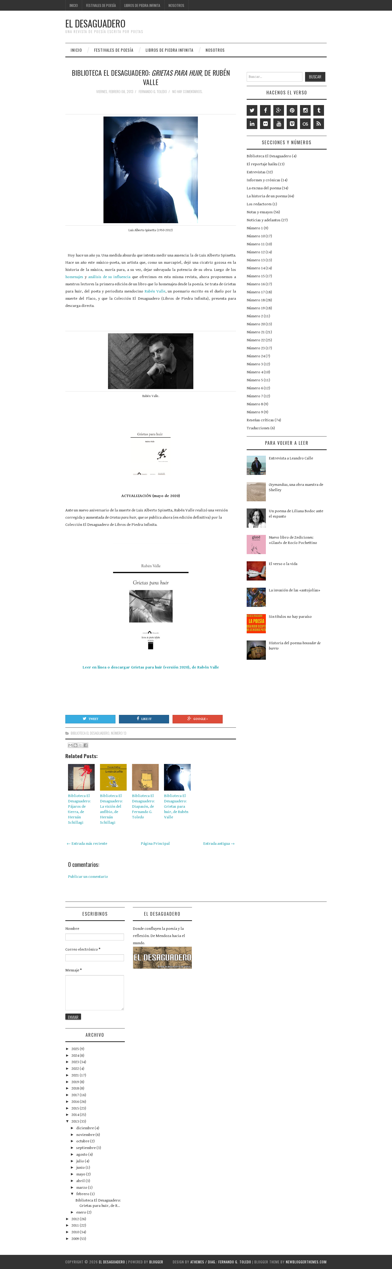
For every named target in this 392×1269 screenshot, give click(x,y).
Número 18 (256, 300)
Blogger (156, 1261)
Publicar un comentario (88, 876)
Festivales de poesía (101, 5)
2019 (75, 1082)
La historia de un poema (267, 196)
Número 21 (256, 332)
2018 (75, 1088)
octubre (83, 1141)
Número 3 (255, 364)
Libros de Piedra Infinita (142, 5)
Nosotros (176, 5)
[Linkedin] (252, 123)
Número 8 (255, 404)
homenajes (74, 277)
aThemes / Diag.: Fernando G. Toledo (220, 1261)
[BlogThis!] (75, 745)
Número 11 (256, 244)
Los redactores (259, 204)
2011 (75, 1225)
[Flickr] (265, 123)
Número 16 (256, 284)
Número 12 (256, 252)
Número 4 (255, 372)
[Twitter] (252, 110)
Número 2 (255, 316)
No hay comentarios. (187, 91)
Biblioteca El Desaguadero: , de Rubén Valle (151, 77)
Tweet (93, 719)
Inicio (74, 5)
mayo (81, 1174)
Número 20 (256, 324)
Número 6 (255, 388)
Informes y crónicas (263, 180)
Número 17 (256, 292)
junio (81, 1167)
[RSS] (318, 123)
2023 (75, 1062)
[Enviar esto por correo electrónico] (70, 745)
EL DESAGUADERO (95, 23)
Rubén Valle (155, 291)
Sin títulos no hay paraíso (290, 616)
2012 (75, 1219)
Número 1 (255, 228)
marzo (82, 1187)
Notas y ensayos (260, 212)
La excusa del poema (264, 188)
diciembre (85, 1128)
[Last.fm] (305, 123)
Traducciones (258, 428)
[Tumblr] (318, 110)
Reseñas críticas (260, 420)
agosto (82, 1154)
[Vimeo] (292, 123)
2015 (75, 1108)
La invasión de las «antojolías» (294, 590)
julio (80, 1161)
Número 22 (256, 340)
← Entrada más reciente (87, 843)
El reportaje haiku (262, 164)
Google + (200, 719)
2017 (75, 1095)
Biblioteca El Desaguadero (90, 733)
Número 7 (255, 396)
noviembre (85, 1134)
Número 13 (118, 733)
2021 (75, 1075)
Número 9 (255, 412)
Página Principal (155, 843)
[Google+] (278, 110)
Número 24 (256, 356)
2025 (75, 1049)
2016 (75, 1101)
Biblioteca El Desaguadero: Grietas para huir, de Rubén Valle (176, 806)
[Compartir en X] (80, 745)
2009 (75, 1238)
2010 (75, 1232)
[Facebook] (265, 110)
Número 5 (255, 380)
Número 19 (256, 308)
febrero (83, 1194)
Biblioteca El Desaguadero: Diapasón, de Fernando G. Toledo (143, 806)
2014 (75, 1114)
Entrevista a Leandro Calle (291, 458)
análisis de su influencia (109, 277)
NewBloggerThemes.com (306, 1261)
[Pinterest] (292, 110)
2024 (75, 1055)
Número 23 (256, 348)
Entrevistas (256, 172)
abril (81, 1181)
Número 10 (256, 236)
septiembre (86, 1148)
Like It (146, 719)
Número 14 (256, 268)
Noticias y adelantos (264, 220)
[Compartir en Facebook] (85, 745)
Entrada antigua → (219, 843)
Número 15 (256, 276)
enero (81, 1212)
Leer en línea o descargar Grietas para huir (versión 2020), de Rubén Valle (151, 667)
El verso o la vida (283, 564)
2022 (75, 1068)
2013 (75, 1121)
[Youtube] (278, 123)
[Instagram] (305, 110)
